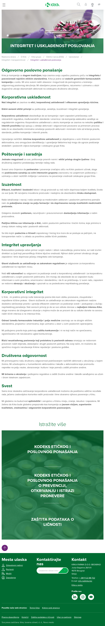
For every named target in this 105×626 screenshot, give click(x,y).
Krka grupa (36, 57)
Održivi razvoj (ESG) (55, 57)
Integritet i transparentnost (13, 60)
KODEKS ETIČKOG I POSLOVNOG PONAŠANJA (52, 449)
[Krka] (52, 5)
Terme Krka (35, 608)
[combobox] (52, 570)
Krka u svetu (77, 585)
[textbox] (52, 571)
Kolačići (25, 617)
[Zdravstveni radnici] (86, 5)
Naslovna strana (9, 57)
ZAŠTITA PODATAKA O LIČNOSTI (52, 522)
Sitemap (77, 617)
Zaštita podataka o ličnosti (42, 617)
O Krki (23, 57)
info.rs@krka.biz (85, 581)
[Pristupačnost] (99, 5)
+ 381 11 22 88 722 (87, 578)
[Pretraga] (78, 5)
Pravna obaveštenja (10, 617)
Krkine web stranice (51, 608)
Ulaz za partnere (64, 617)
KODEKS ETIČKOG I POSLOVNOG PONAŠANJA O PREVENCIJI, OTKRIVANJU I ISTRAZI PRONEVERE (52, 485)
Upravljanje (74, 57)
